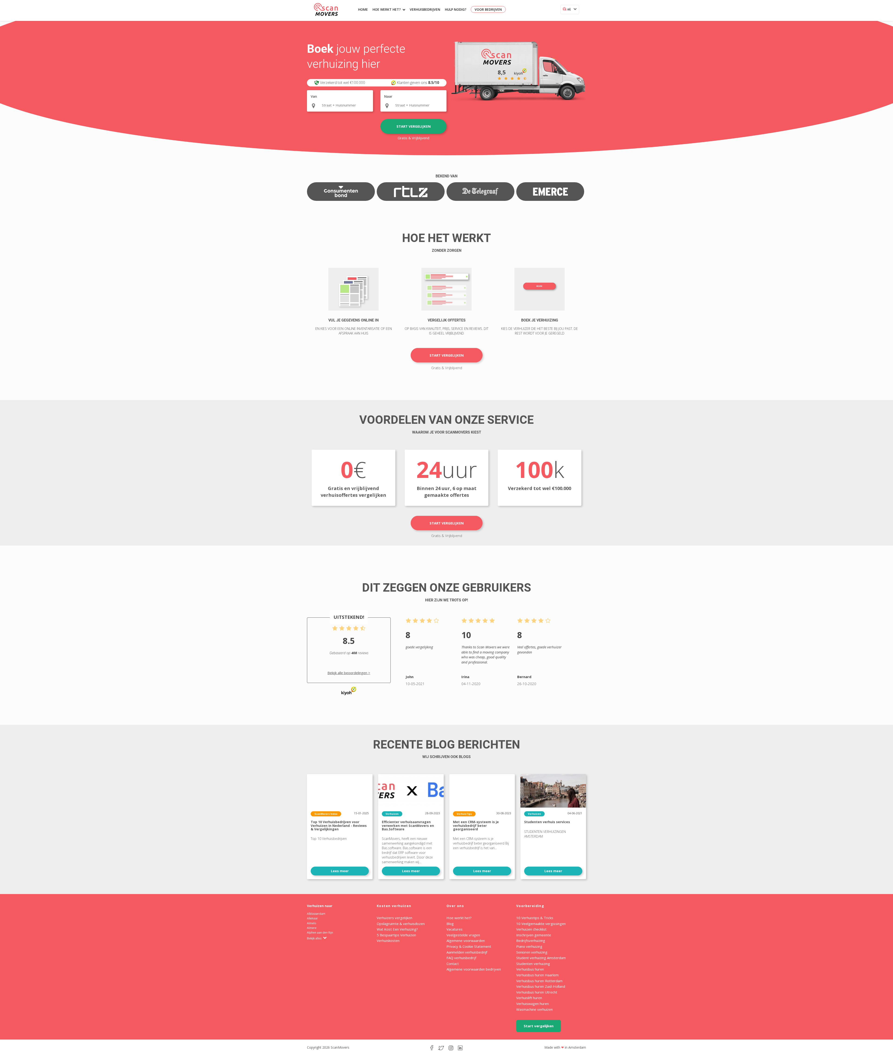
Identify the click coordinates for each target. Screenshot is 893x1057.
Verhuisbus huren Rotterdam (539, 980)
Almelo (311, 923)
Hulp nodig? (455, 9)
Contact (452, 963)
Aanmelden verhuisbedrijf (466, 952)
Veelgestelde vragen (463, 935)
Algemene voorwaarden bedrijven (473, 969)
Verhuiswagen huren (532, 1003)
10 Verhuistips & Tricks (534, 917)
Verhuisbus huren (530, 969)
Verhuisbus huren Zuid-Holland (540, 986)
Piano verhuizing (529, 946)
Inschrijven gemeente (533, 935)
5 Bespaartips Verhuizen (396, 935)
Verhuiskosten (388, 940)
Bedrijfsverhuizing (530, 940)
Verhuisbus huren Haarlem (537, 975)
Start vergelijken (414, 126)
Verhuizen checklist (531, 929)
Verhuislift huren (529, 997)
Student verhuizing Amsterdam (541, 957)
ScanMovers (326, 9)
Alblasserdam (316, 914)
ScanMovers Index (325, 813)
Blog (450, 923)
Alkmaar (312, 918)
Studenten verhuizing (533, 963)
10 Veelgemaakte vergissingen (541, 923)
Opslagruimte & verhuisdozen (401, 923)
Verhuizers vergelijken (394, 917)
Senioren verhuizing (531, 952)
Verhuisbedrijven (425, 9)
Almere (312, 928)
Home (363, 9)
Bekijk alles (314, 938)
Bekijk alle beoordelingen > (348, 672)
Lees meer (340, 871)
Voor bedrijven (488, 9)
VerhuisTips (464, 813)
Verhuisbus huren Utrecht (536, 992)
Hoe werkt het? (387, 9)
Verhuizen (392, 813)
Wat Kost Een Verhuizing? (397, 929)
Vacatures (454, 929)
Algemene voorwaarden (465, 940)
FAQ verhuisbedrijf (461, 957)
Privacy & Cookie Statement (468, 946)
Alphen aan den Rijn (320, 932)
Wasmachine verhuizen (534, 1009)
